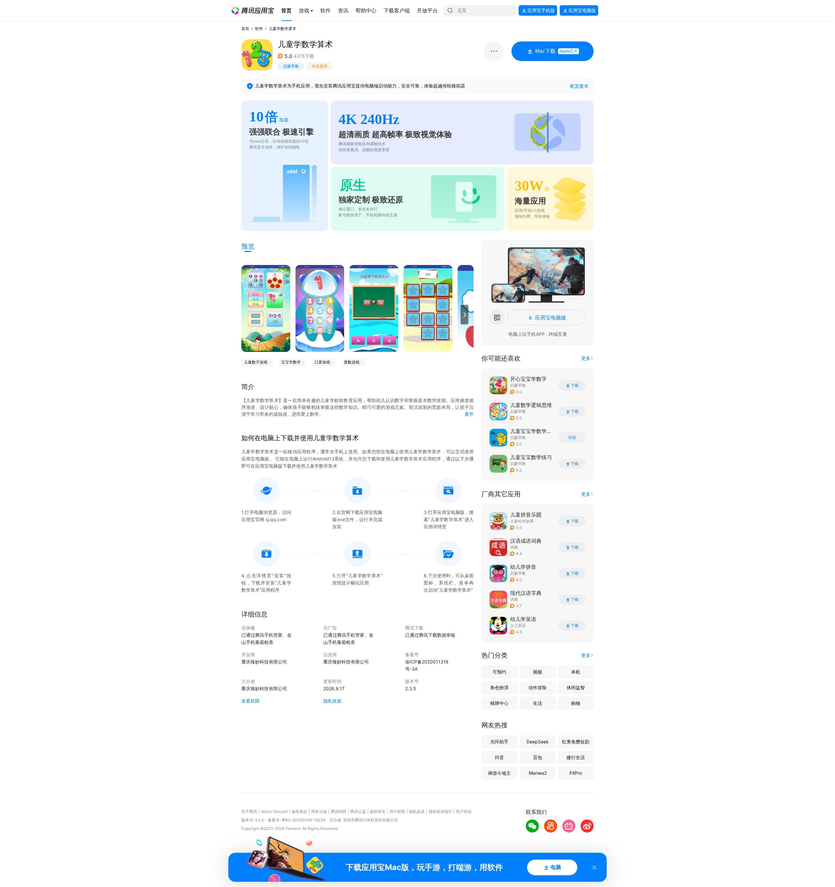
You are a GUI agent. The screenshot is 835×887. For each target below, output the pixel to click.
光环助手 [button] (499, 741)
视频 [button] (537, 672)
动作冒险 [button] (537, 687)
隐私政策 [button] (332, 701)
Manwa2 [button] (538, 773)
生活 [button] (537, 703)
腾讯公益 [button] (358, 811)
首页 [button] (245, 28)
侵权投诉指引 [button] (440, 811)
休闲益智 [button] (576, 687)
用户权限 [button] (397, 811)
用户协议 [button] (464, 811)
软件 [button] (259, 28)
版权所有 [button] (378, 811)
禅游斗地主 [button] (499, 773)
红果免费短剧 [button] (575, 741)
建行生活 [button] (576, 757)
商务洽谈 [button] (319, 811)
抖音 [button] (499, 757)
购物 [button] (575, 703)
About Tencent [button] (274, 811)
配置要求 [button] (579, 86)
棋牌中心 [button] (499, 703)
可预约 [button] (499, 672)
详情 (572, 437)
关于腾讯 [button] (249, 811)
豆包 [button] (537, 757)
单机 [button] (575, 672)
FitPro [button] (575, 773)
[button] (253, 10)
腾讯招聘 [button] (338, 811)
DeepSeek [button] (537, 741)
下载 (575, 385)
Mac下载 (556, 51)
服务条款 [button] (299, 811)
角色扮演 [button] (499, 687)
